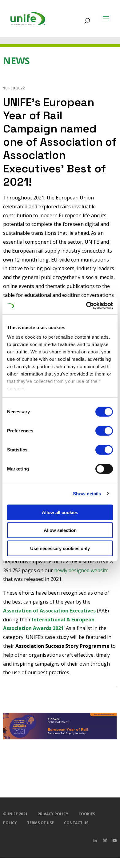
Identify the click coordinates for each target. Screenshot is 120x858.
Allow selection (60, 530)
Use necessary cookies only (60, 548)
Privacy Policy (53, 814)
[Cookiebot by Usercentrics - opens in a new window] (86, 306)
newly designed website (81, 570)
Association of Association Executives (49, 610)
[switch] (104, 430)
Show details (87, 493)
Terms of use (40, 822)
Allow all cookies (60, 512)
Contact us (76, 822)
